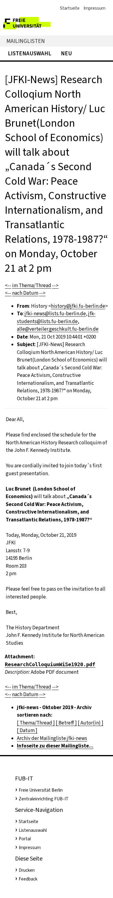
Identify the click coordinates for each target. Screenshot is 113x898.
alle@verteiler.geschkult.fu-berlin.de (58, 329)
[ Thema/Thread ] (36, 722)
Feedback (28, 879)
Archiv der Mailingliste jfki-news (52, 738)
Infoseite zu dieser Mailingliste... (55, 745)
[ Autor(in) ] (90, 722)
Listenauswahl (29, 53)
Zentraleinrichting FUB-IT (43, 799)
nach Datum (25, 293)
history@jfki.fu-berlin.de (78, 306)
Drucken (27, 870)
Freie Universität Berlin (41, 790)
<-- (8, 285)
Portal (25, 839)
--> (55, 285)
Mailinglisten (25, 41)
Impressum (94, 8)
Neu (66, 53)
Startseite (70, 8)
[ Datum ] (27, 730)
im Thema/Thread (31, 285)
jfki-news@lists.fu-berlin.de (55, 313)
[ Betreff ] (66, 722)
